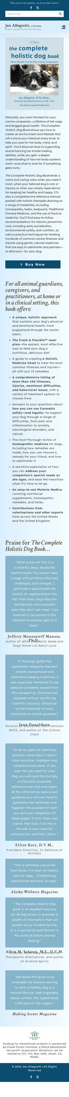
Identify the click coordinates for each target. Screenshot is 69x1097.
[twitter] (37, 7)
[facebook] (31, 7)
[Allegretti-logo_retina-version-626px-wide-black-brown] (23, 24)
